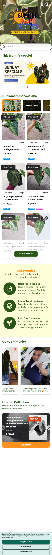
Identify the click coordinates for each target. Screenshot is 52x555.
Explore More (26, 254)
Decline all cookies (26, 552)
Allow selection (26, 547)
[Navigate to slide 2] (27, 87)
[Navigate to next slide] (49, 427)
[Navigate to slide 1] (24, 87)
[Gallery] (26, 74)
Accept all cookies (26, 542)
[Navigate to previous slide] (3, 427)
